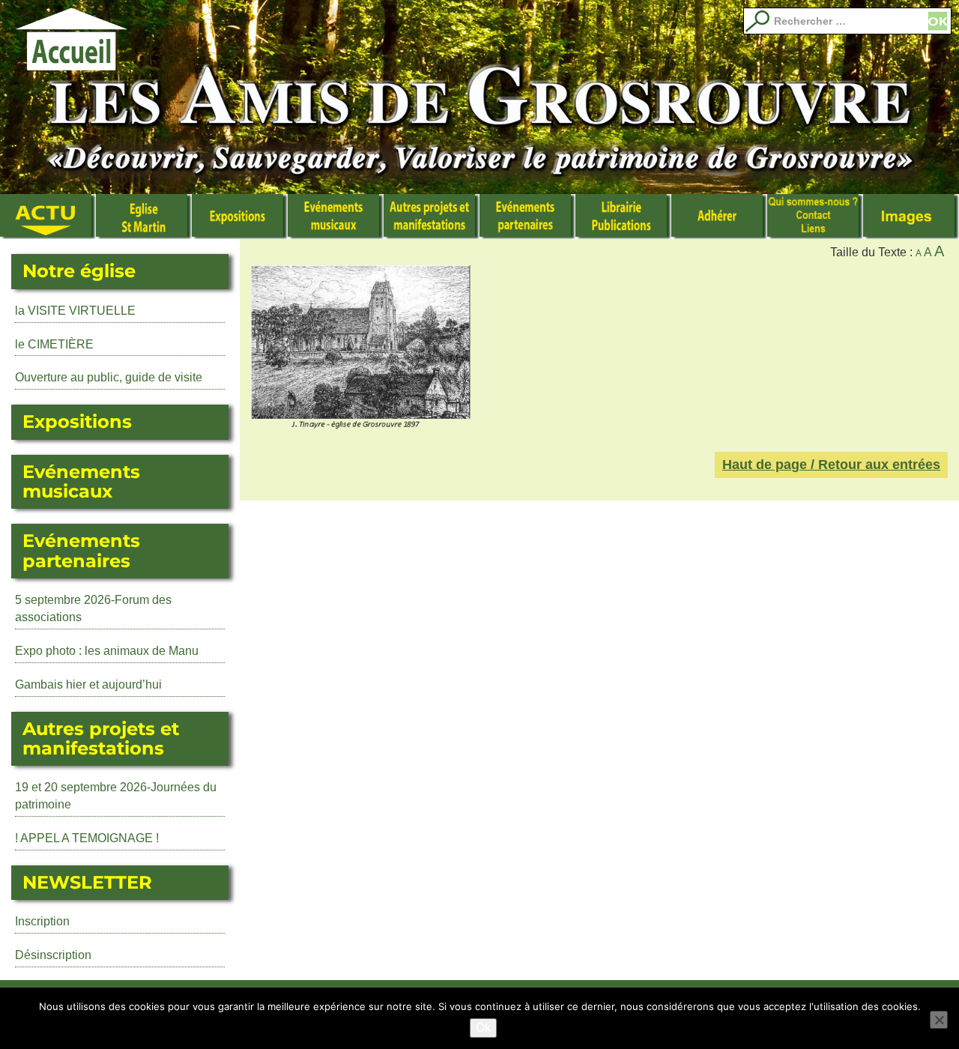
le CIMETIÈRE (54, 344)
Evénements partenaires (527, 216)
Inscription (42, 921)
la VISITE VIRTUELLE (75, 310)
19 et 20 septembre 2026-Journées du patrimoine (116, 796)
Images (911, 216)
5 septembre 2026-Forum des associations (93, 608)
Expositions (240, 216)
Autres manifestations (432, 216)
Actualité (48, 216)
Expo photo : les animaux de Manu (107, 650)
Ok (483, 1027)
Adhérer (719, 216)
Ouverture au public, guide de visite (108, 377)
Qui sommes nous (815, 216)
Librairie (623, 216)
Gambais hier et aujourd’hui (88, 684)
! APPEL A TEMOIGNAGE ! (87, 838)
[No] (939, 1020)
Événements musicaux (336, 216)
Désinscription (53, 955)
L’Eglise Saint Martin (144, 216)
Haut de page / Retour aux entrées (831, 464)
